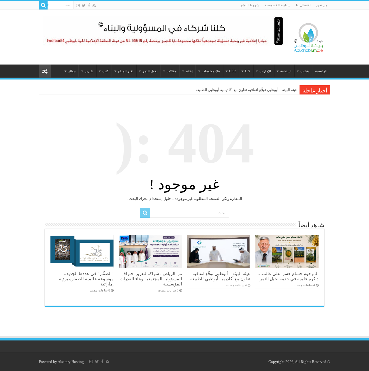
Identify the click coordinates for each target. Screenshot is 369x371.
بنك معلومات (211, 71)
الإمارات (265, 71)
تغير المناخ (125, 71)
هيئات (304, 71)
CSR (232, 71)
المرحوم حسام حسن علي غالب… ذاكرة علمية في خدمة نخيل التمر (288, 276)
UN (247, 71)
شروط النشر (249, 5)
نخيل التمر (149, 71)
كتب (105, 71)
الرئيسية (321, 71)
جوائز (72, 71)
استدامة (285, 71)
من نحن (321, 5)
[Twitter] (83, 5)
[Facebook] (89, 5)
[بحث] (43, 5)
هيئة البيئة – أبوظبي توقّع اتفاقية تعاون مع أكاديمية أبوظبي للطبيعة (246, 90)
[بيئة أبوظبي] (308, 36)
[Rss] (94, 5)
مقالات (171, 71)
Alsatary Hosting (71, 361)
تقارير (89, 71)
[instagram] (78, 5)
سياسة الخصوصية (277, 5)
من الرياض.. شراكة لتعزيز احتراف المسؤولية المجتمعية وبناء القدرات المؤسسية (151, 278)
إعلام (189, 71)
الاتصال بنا (303, 5)
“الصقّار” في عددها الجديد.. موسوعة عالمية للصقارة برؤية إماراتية (86, 278)
